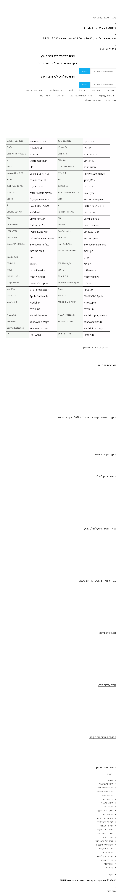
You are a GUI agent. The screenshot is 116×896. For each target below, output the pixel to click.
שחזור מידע (108, 863)
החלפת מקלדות (106, 825)
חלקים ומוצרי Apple (105, 810)
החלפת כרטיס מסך (105, 822)
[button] (58, 774)
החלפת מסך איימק (106, 767)
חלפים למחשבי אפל (105, 833)
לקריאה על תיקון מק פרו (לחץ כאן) (96, 347)
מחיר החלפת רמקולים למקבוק (100, 528)
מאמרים (109, 867)
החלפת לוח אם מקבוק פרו (102, 737)
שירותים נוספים (107, 814)
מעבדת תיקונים (107, 860)
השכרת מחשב (107, 837)
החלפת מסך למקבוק (104, 856)
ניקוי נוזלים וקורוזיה (105, 848)
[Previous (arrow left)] (5, 448)
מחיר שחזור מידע (107, 685)
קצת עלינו (109, 780)
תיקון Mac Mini (107, 803)
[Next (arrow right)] (110, 448)
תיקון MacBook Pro (105, 787)
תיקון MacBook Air (105, 791)
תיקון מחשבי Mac (106, 783)
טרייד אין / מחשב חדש (104, 841)
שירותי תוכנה (108, 852)
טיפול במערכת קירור (104, 829)
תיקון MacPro (107, 795)
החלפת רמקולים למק (105, 476)
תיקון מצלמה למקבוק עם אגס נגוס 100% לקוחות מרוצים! (86, 417)
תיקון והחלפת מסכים (104, 844)
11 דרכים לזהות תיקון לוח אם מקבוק (97, 580)
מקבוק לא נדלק (107, 633)
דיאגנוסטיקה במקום (105, 818)
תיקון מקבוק (108, 799)
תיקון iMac (109, 806)
